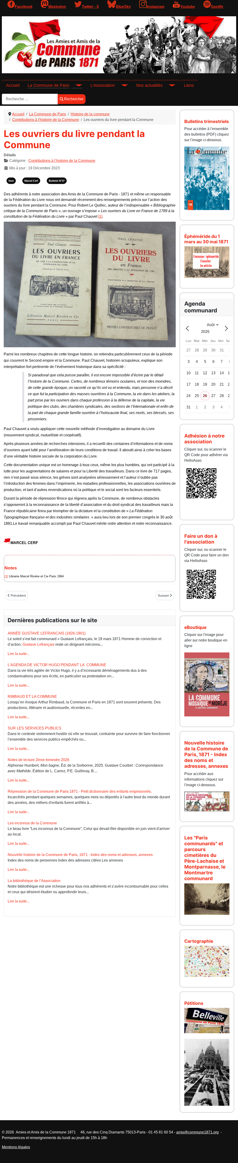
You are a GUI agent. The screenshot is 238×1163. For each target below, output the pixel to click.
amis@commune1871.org (197, 1132)
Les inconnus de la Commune (32, 823)
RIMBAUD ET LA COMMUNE (32, 696)
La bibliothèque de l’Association (34, 881)
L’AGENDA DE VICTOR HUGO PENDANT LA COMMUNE (57, 665)
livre (11, 180)
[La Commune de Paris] (75, 85)
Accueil (13, 85)
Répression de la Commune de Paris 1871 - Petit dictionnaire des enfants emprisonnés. (80, 791)
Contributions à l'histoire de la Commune (61, 161)
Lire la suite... (19, 654)
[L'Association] (121, 85)
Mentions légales (16, 1147)
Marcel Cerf (31, 180)
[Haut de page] (229, 1154)
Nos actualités (149, 85)
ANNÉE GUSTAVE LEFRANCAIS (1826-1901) (47, 633)
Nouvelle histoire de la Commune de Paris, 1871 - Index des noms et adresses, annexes (80, 855)
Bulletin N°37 (57, 180)
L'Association (102, 85)
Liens (189, 85)
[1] (100, 216)
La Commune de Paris (48, 85)
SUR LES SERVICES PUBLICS (34, 728)
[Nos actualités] (168, 85)
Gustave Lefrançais (38, 644)
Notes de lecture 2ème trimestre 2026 (38, 760)
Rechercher (73, 99)
